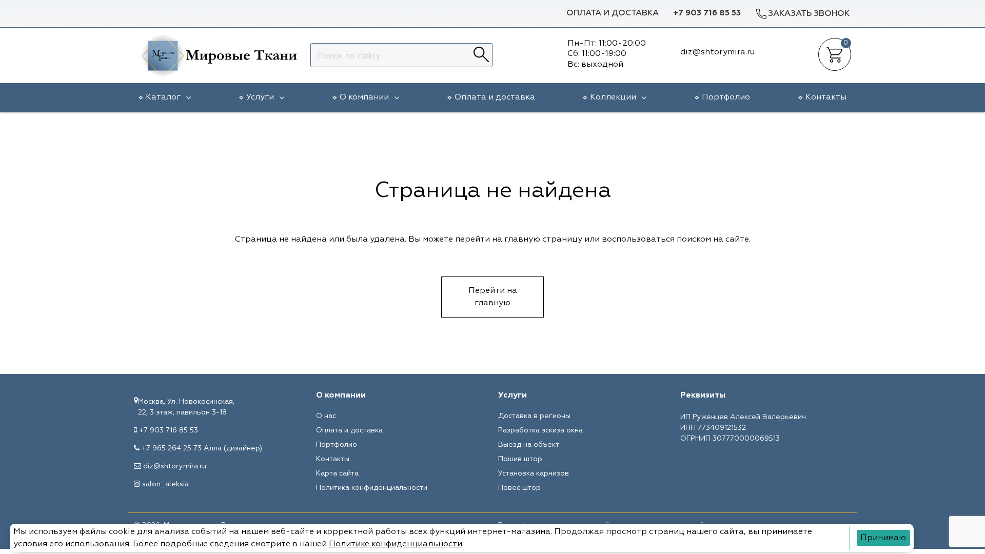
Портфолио (726, 97)
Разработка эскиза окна (540, 430)
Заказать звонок (809, 14)
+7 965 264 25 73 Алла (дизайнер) (202, 448)
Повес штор (519, 487)
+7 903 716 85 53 (707, 13)
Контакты (825, 97)
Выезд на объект (528, 444)
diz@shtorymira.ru (174, 466)
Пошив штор (520, 459)
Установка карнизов (533, 473)
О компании (364, 97)
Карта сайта (337, 473)
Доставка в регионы (534, 416)
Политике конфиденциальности (395, 544)
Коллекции (613, 97)
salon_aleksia (165, 484)
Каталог (163, 97)
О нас (326, 416)
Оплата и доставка (612, 13)
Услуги (260, 97)
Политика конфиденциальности (371, 487)
